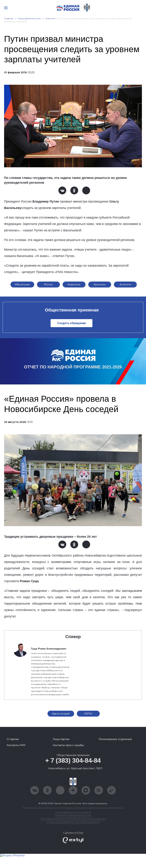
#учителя (125, 284)
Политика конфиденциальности (73, 815)
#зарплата (74, 284)
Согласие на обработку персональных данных (73, 822)
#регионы (99, 284)
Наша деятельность (29, 18)
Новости (50, 18)
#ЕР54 (88, 713)
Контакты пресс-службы (68, 745)
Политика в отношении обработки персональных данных (73, 818)
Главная (9, 18)
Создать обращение (71, 323)
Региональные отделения (115, 739)
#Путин (48, 284)
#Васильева (22, 284)
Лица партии (61, 739)
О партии (13, 739)
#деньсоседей (60, 713)
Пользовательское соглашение (73, 812)
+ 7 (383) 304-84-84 (73, 760)
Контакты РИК (16, 745)
